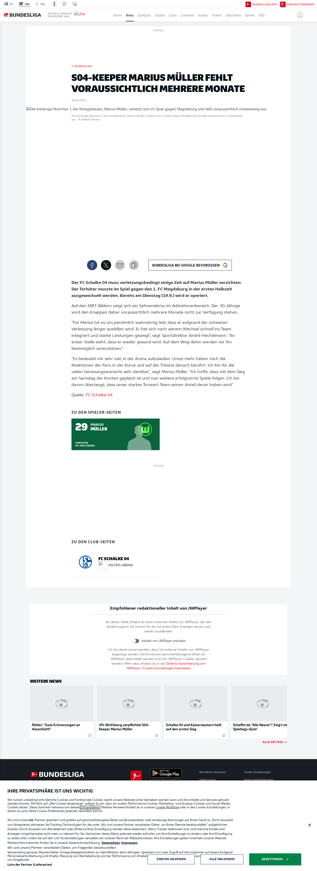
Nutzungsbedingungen (258, 779)
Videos (203, 14)
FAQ (262, 14)
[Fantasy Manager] (283, 4)
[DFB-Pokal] (54, 4)
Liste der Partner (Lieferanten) (29, 864)
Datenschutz (208, 779)
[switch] (135, 641)
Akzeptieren (272, 859)
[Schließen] (309, 825)
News (130, 14)
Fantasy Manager (300, 4)
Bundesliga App (264, 4)
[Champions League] (64, 4)
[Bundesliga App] (248, 4)
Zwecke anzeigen (171, 859)
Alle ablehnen (222, 859)
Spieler (250, 14)
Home (117, 14)
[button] (298, 14)
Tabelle (160, 14)
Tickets (217, 14)
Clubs (173, 14)
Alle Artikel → (275, 742)
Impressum (129, 843)
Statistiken (233, 14)
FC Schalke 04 (99, 395)
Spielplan (144, 14)
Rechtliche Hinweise (213, 772)
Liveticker (187, 14)
